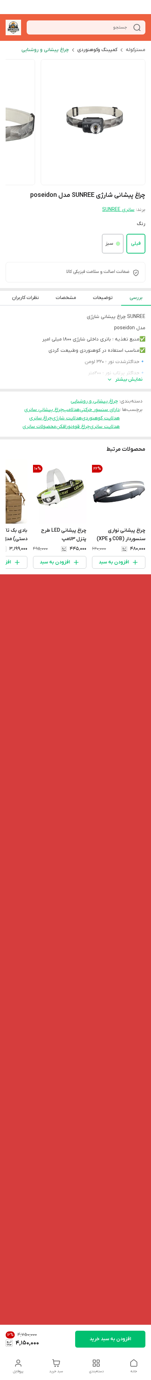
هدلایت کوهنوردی (101, 418)
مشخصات (66, 297)
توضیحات (103, 297)
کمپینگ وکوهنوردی (97, 49)
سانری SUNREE (118, 209)
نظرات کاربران (25, 297)
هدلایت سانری (105, 426)
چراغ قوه (81, 426)
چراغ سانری (40, 418)
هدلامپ (71, 409)
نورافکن (64, 426)
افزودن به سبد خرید (110, 1339)
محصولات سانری (39, 426)
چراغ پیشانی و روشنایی (45, 49)
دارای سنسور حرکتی (100, 409)
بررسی (136, 297)
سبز (109, 243)
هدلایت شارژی (67, 418)
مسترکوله (135, 49)
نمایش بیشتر (129, 379)
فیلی (136, 243)
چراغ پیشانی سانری (43, 409)
